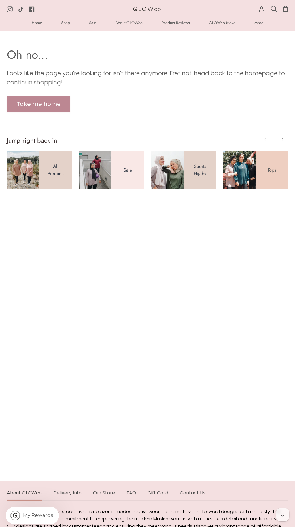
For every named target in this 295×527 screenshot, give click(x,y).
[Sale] (111, 170)
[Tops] (255, 170)
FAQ (131, 493)
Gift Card (158, 493)
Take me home (39, 104)
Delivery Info (67, 493)
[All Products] (39, 170)
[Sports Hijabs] (183, 170)
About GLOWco (24, 493)
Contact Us (192, 493)
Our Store (104, 493)
